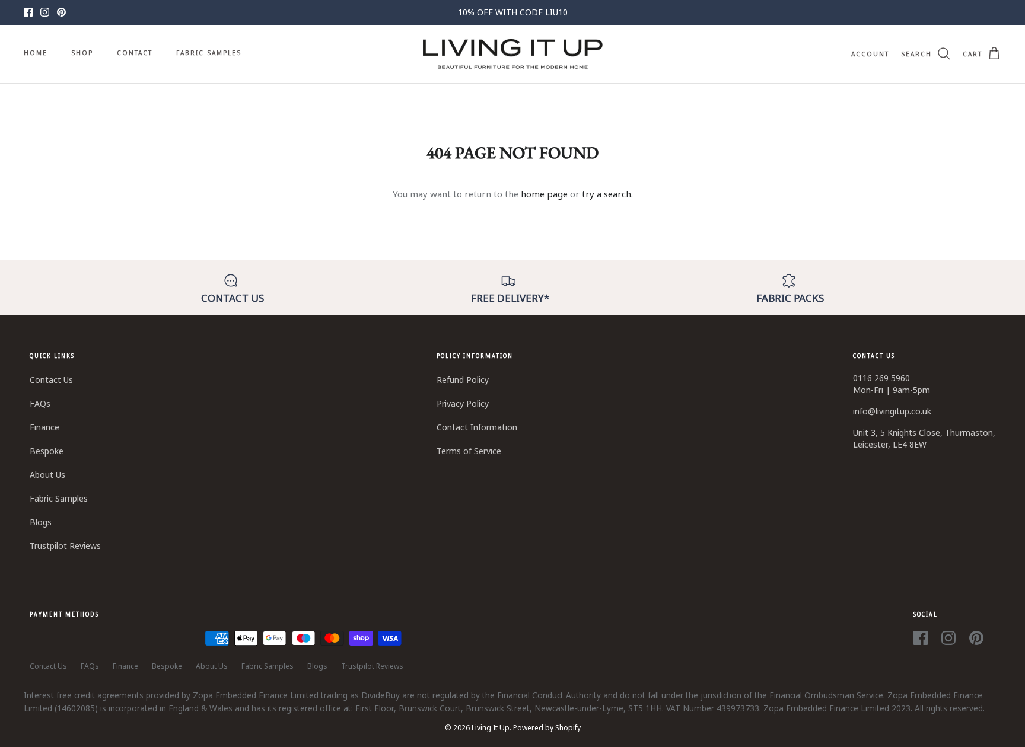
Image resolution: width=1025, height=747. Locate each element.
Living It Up (491, 728)
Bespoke (46, 450)
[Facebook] (28, 12)
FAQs (40, 403)
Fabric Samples (208, 53)
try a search (606, 194)
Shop (82, 53)
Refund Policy (463, 379)
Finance (44, 427)
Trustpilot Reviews (65, 545)
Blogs (41, 522)
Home (35, 53)
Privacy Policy (463, 403)
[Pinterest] (61, 12)
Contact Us (51, 379)
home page (544, 194)
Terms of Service (469, 450)
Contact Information (477, 427)
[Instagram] (44, 12)
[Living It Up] (512, 54)
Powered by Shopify (547, 728)
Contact (134, 53)
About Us (47, 474)
